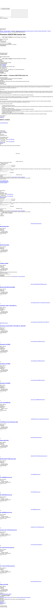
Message (12, 172)
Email (12, 203)
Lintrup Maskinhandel (4, 122)
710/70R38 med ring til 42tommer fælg (9, 421)
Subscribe (2, 275)
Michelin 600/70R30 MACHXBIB (7, 287)
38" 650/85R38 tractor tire (6, 512)
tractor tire (4, 65)
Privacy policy (10, 597)
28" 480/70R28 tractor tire (6, 494)
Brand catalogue (27, 597)
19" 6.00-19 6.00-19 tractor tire (7, 547)
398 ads (4, 131)
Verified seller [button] (2, 130)
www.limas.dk (2, 142)
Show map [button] (18, 153)
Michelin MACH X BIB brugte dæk (8, 458)
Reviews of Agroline (20, 597)
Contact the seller (3, 54)
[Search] (19, 13)
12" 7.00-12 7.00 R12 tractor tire (7, 565)
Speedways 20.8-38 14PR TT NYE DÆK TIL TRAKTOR (12, 325)
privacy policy (14, 177)
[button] (26, 23)
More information (3, 197)
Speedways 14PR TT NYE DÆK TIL (8, 305)
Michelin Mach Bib (4, 226)
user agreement (22, 177)
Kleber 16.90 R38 (4, 584)
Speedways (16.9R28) (5, 344)
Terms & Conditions (3, 597)
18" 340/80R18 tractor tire (6, 477)
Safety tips (2, 117)
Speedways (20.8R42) (5, 383)
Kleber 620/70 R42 (4, 440)
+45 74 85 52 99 (11, 141)
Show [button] (7, 139)
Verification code (19, 174)
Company (13, 166)
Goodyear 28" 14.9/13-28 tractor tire (8, 529)
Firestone (4, 64)
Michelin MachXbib (4, 244)
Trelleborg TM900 (4, 263)
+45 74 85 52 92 (11, 139)
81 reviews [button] (2, 134)
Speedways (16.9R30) (5, 363)
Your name (13, 165)
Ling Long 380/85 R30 (5, 402)
